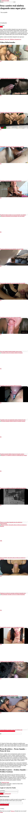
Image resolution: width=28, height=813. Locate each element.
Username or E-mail (4, 803)
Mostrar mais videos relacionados (7, 731)
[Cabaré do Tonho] (4, 0)
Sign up (12, 811)
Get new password (4, 804)
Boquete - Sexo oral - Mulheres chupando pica (10, 39)
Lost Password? (7, 793)
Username (2, 790)
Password (2, 792)
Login (2, 793)
